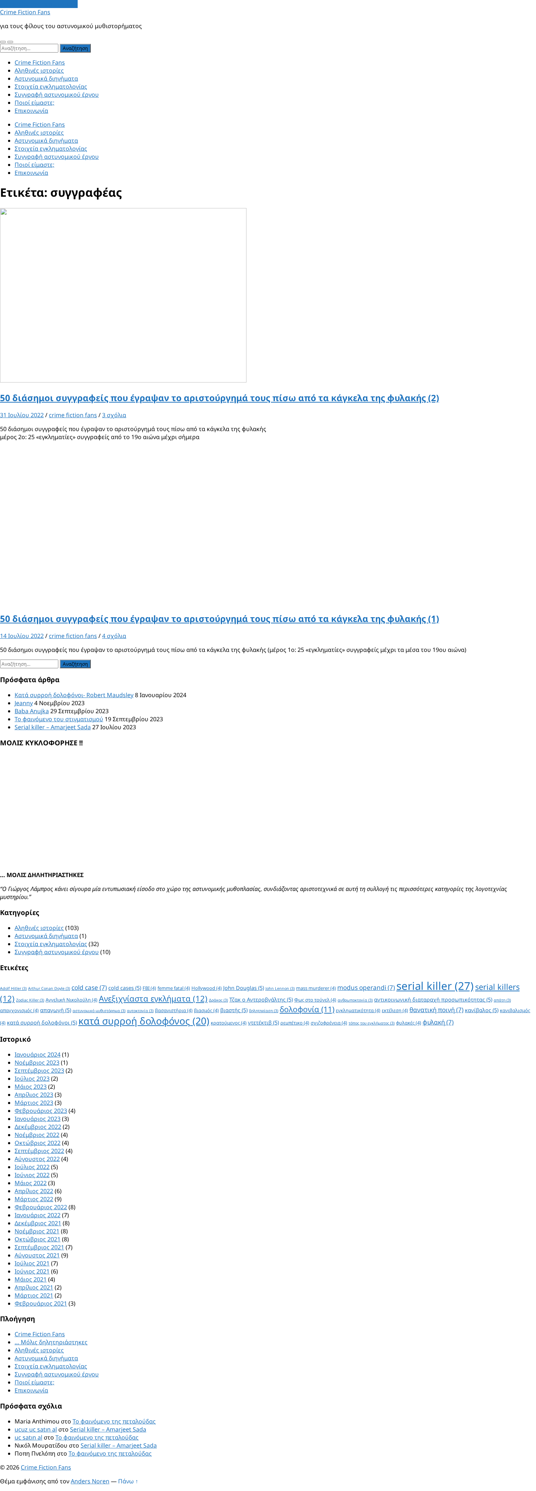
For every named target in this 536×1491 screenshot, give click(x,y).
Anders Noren (90, 1481)
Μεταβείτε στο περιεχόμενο (39, 4)
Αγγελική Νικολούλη (71, 999)
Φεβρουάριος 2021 (41, 1303)
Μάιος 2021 (31, 1279)
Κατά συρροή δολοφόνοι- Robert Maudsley (74, 695)
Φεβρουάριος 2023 (41, 1111)
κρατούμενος (228, 1022)
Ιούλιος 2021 (32, 1263)
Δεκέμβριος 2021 (38, 1223)
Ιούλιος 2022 (32, 1167)
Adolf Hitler (13, 988)
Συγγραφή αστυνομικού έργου (57, 95)
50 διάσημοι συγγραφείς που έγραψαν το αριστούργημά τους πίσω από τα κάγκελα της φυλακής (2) (219, 398)
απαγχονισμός (19, 1010)
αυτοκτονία (140, 1010)
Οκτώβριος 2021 (38, 1239)
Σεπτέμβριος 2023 (39, 1071)
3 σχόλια (114, 415)
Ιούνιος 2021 (32, 1271)
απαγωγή (55, 1010)
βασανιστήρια (174, 1010)
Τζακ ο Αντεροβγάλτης (261, 999)
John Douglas (243, 987)
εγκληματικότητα (358, 1010)
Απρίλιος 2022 (34, 1191)
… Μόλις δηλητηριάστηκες (51, 1342)
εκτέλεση (395, 1010)
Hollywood (206, 988)
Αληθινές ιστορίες (39, 70)
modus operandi (366, 987)
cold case (89, 987)
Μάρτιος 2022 (34, 1199)
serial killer (435, 986)
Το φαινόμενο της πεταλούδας (114, 1421)
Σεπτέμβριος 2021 (39, 1247)
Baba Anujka (32, 711)
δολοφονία (307, 1009)
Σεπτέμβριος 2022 (39, 1151)
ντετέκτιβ (263, 1022)
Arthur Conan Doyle (49, 988)
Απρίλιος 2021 (34, 1287)
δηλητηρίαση (263, 1010)
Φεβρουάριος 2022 (41, 1207)
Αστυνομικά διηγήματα (46, 78)
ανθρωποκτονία (355, 1000)
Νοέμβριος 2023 (37, 1062)
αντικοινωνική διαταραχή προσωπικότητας (433, 999)
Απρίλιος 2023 (34, 1095)
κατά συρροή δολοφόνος (143, 1020)
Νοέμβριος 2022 (37, 1135)
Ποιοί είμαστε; (34, 103)
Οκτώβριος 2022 (38, 1143)
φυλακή (438, 1022)
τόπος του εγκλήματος (372, 1023)
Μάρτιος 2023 (34, 1103)
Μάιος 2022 (31, 1183)
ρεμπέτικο (294, 1022)
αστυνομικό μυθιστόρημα (99, 1010)
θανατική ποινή (436, 1010)
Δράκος (218, 1000)
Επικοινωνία (31, 111)
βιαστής (234, 1010)
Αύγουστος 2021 (37, 1255)
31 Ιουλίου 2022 (22, 415)
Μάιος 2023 (31, 1087)
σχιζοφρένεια (329, 1022)
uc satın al (28, 1437)
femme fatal (174, 988)
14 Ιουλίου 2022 (22, 636)
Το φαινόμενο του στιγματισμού (59, 719)
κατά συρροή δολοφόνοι (42, 1022)
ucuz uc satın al (36, 1429)
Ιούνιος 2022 (32, 1175)
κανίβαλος (481, 1010)
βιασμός (206, 1010)
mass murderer (316, 988)
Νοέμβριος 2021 (37, 1231)
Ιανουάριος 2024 (38, 1054)
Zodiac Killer (30, 1000)
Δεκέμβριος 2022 (38, 1127)
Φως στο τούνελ (315, 999)
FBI (149, 988)
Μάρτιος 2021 (34, 1295)
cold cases (124, 987)
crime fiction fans (73, 415)
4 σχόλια (114, 636)
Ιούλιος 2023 (32, 1079)
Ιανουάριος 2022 (38, 1215)
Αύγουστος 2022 (37, 1159)
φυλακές (408, 1022)
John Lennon (280, 988)
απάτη (502, 1000)
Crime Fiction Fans (25, 12)
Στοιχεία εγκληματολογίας (51, 86)
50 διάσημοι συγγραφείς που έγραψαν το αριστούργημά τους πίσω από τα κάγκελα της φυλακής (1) (219, 618)
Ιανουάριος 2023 (38, 1119)
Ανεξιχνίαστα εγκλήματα (153, 998)
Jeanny (24, 703)
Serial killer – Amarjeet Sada (53, 727)
